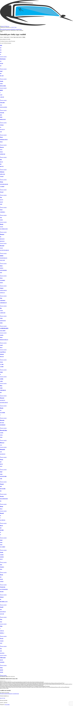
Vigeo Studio (7, 704)
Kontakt (20, 29)
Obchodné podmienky (7, 29)
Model (12, 37)
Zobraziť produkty (3, 56)
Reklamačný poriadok (15, 29)
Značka (1, 37)
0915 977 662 (13, 27)
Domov (1, 29)
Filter (1, 31)
